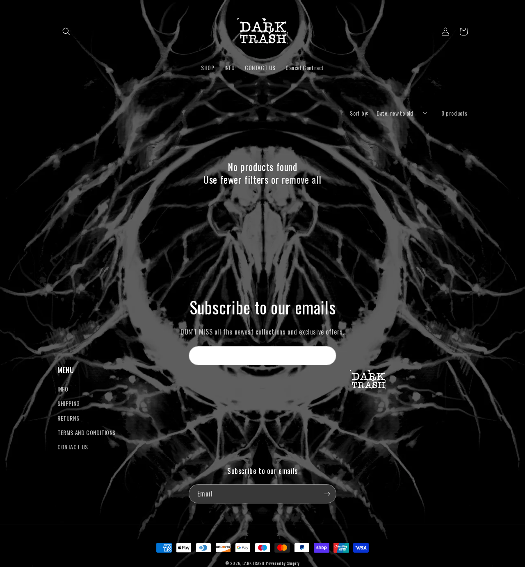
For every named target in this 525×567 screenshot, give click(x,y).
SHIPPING (68, 403)
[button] (66, 32)
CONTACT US (72, 446)
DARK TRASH (253, 563)
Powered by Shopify (283, 563)
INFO (62, 389)
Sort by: (359, 113)
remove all (302, 179)
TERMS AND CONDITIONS (86, 432)
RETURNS (68, 418)
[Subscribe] (327, 355)
